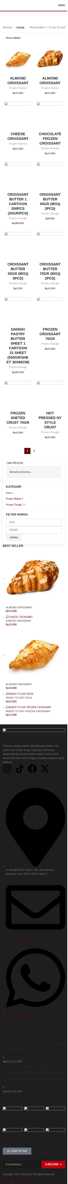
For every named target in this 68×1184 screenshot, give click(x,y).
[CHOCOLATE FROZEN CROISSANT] (50, 115)
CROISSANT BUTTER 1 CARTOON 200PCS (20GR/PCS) (17, 203)
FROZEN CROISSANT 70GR (50, 334)
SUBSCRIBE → (53, 1164)
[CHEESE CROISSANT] (18, 115)
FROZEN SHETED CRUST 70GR (18, 417)
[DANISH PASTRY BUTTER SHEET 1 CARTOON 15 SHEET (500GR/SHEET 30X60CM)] (18, 310)
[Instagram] (7, 768)
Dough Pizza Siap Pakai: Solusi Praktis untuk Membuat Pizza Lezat (34, 1042)
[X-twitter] (44, 768)
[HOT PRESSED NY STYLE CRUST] (50, 394)
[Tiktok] (19, 768)
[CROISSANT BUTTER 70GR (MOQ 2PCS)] (50, 245)
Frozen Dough (18, 218)
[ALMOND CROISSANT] (18, 59)
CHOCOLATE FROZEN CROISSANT (50, 138)
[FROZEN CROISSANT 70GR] (50, 310)
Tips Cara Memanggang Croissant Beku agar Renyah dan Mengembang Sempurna (32, 1072)
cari (57, 472)
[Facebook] (32, 768)
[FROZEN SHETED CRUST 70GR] (18, 394)
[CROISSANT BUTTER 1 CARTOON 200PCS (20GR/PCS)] (18, 175)
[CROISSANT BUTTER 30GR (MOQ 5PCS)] (18, 245)
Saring (14, 538)
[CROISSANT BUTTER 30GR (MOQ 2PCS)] (50, 175)
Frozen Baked (18, 88)
